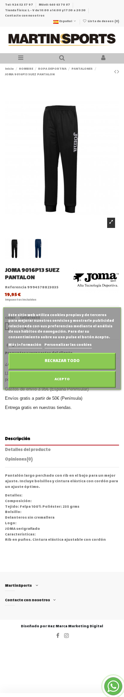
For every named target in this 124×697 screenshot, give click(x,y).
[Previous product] (115, 72)
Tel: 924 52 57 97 (19, 5)
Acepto (62, 379)
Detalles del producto (28, 451)
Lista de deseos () (103, 21)
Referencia (15, 288)
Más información (25, 345)
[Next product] (118, 72)
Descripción (17, 440)
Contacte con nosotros (25, 15)
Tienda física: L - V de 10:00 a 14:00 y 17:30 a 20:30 (45, 10)
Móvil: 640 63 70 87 (55, 5)
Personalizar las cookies (68, 345)
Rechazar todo (62, 360)
